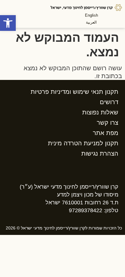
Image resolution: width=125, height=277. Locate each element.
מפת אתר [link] (105, 133)
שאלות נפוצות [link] (100, 112)
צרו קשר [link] (107, 122)
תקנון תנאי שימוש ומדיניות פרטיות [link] (74, 91)
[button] (109, 18)
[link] (8, 23)
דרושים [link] (109, 102)
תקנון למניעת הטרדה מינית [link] (83, 143)
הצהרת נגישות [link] (99, 153)
